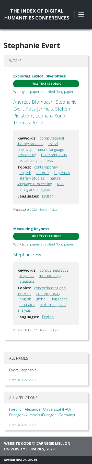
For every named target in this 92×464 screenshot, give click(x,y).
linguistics (62, 172)
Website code (17, 443)
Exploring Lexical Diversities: (39, 76)
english (25, 172)
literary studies (32, 178)
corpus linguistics (54, 270)
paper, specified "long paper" (52, 91)
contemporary (46, 167)
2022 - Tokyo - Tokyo (43, 209)
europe (42, 172)
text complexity (54, 154)
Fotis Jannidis (39, 109)
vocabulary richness (36, 160)
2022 (24, 380)
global (41, 299)
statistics (27, 281)
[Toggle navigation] (81, 14)
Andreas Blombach (33, 102)
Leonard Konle (51, 116)
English (48, 196)
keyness (26, 275)
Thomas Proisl (28, 123)
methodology (50, 275)
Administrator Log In (20, 459)
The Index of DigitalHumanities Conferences (36, 14)
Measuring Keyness (31, 228)
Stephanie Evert (29, 254)
